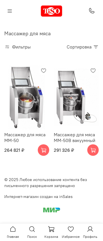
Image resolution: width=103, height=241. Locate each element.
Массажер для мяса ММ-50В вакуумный (74, 137)
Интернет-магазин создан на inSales (38, 196)
